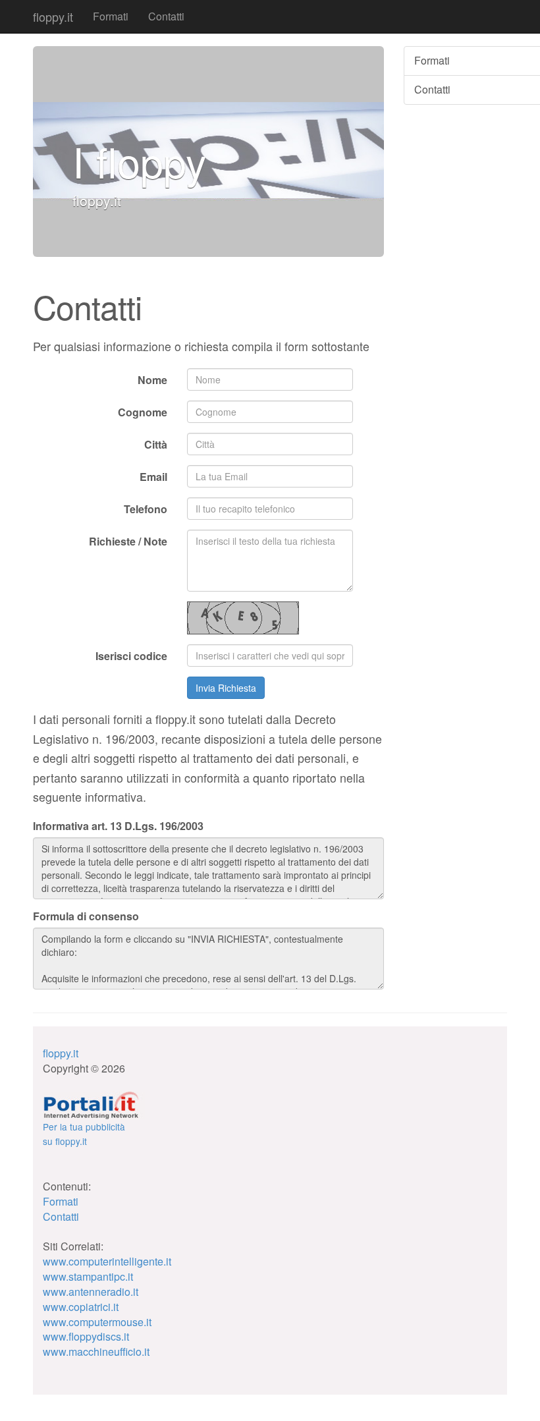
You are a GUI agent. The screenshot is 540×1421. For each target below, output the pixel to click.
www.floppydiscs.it (86, 1336)
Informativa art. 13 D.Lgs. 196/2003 (118, 826)
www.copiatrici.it (81, 1306)
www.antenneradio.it (90, 1291)
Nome (152, 379)
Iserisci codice (131, 655)
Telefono (145, 508)
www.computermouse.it (97, 1321)
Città (155, 444)
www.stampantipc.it (88, 1276)
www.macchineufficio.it (96, 1351)
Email (153, 476)
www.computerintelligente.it (107, 1261)
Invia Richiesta (226, 687)
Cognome (142, 412)
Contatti (166, 16)
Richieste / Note (128, 541)
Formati (110, 16)
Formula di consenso (86, 916)
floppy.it (53, 16)
